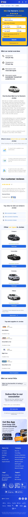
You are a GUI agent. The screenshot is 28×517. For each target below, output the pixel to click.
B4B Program (18, 463)
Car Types (4, 453)
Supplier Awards (6, 461)
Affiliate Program (19, 461)
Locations (4, 450)
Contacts (17, 477)
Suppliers (4, 455)
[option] (14, 191)
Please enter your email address (12, 404)
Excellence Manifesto (20, 455)
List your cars (5, 459)
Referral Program (19, 459)
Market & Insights (19, 468)
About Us (17, 450)
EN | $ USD (6, 498)
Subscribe (15, 409)
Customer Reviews (19, 466)
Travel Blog (17, 453)
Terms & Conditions (6, 477)
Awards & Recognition (20, 457)
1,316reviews (18, 15)
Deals (3, 457)
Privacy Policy (14, 414)
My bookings (18, 479)
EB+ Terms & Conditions (5, 479)
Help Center (18, 475)
